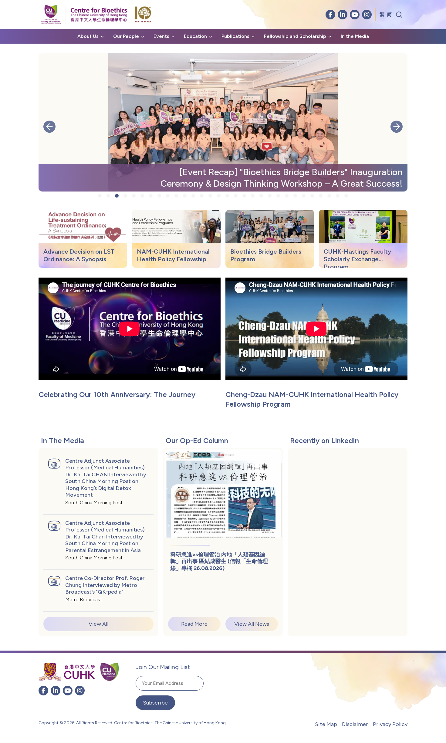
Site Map (326, 724)
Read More (194, 624)
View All (98, 624)
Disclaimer (355, 724)
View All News (251, 624)
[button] (49, 127)
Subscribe (155, 702)
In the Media (355, 36)
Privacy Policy (390, 724)
